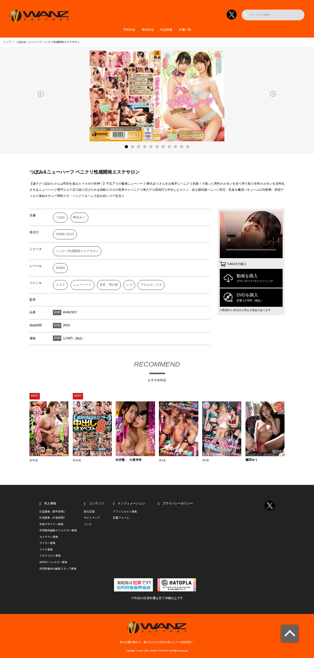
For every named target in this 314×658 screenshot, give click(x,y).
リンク (88, 524)
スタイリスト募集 (50, 555)
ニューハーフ (82, 284)
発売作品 (148, 29)
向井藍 (120, 460)
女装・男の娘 (109, 284)
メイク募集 (46, 549)
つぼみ (60, 217)
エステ (60, 284)
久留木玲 (135, 460)
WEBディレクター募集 (53, 562)
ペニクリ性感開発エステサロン (77, 251)
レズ (129, 284)
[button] (40, 94)
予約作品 (129, 29)
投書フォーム (121, 517)
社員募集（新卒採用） (52, 511)
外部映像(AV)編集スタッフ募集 (58, 568)
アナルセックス (151, 284)
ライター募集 (47, 543)
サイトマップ (92, 517)
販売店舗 (89, 511)
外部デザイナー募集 (51, 524)
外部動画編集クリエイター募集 (58, 530)
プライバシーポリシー (177, 503)
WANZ (60, 268)
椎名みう (79, 217)
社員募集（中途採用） (52, 517)
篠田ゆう (251, 460)
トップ (7, 42)
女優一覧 (185, 29)
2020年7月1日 (65, 234)
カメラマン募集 (48, 537)
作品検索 (166, 29)
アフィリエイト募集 (125, 511)
